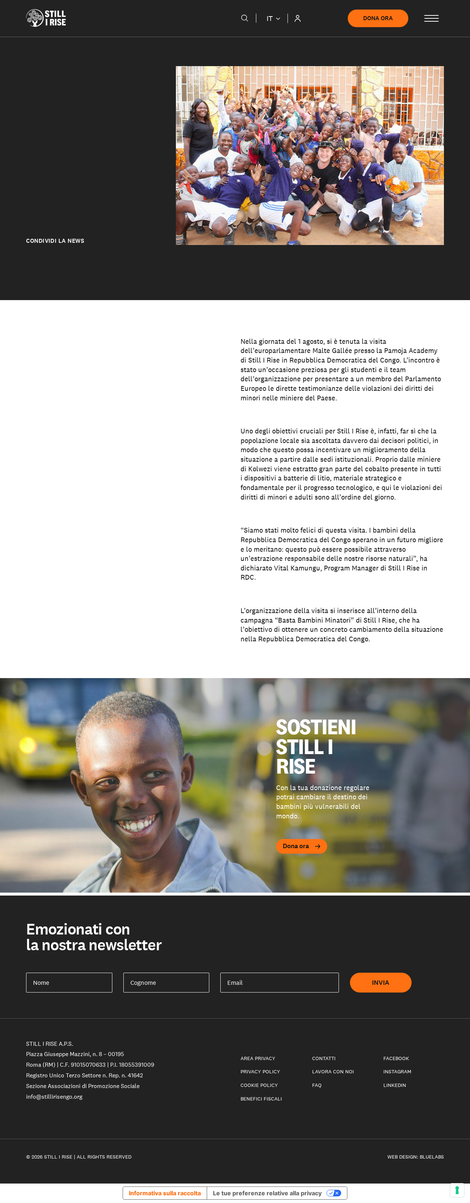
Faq (317, 1085)
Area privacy (258, 1058)
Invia (381, 982)
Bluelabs (432, 1156)
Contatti (324, 1058)
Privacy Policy (260, 1071)
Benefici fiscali (261, 1098)
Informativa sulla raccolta (165, 1193)
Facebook (396, 1058)
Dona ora (378, 18)
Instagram (397, 1071)
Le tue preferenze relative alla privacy (267, 1193)
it (270, 18)
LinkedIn (394, 1085)
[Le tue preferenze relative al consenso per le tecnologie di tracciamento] (457, 1190)
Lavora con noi (333, 1071)
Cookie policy (259, 1085)
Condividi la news (55, 241)
